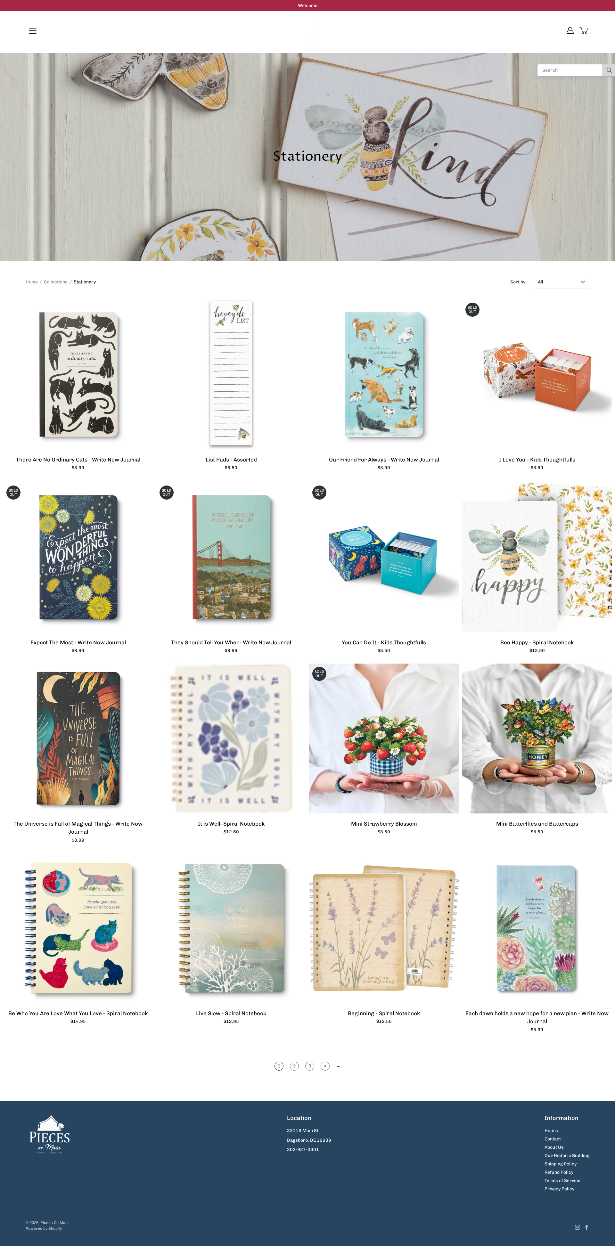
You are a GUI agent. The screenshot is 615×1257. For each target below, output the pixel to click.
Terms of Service (562, 1180)
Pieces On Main (54, 1222)
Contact (553, 1139)
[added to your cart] (584, 30)
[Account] (570, 30)
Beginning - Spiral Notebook (384, 1013)
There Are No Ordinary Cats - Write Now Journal (78, 459)
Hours (551, 1130)
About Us (554, 1147)
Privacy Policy (559, 1189)
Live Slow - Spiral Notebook (231, 1013)
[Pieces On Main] (307, 30)
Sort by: (518, 282)
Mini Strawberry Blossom (384, 823)
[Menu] (33, 30)
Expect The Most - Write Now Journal (78, 642)
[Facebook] (586, 1227)
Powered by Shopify (44, 1228)
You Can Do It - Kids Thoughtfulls (384, 642)
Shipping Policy (561, 1164)
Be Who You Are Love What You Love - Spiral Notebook (78, 1013)
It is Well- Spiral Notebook (231, 823)
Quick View (78, 374)
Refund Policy (559, 1172)
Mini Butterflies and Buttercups (537, 823)
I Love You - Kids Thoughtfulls (537, 459)
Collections (56, 282)
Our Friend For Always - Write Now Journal (384, 459)
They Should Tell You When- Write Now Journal (231, 642)
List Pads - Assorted (231, 459)
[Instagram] (577, 1227)
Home (32, 282)
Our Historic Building (567, 1155)
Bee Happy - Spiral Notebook (537, 642)
